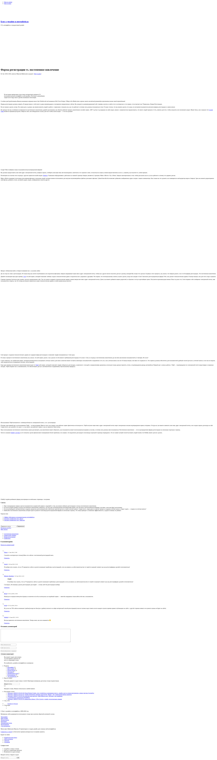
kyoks (5, 605)
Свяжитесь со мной (6, 732)
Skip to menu (7, 3)
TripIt (37, 365)
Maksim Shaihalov (9, 576)
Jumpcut (45, 175)
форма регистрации (9, 537)
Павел (6, 552)
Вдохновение (11, 675)
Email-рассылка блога (11, 737)
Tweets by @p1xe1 (12, 703)
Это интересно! (12, 676)
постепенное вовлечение (11, 534)
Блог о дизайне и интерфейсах (15, 21)
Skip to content (8, 2)
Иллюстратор (11, 670)
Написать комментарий (7, 545)
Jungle (6, 564)
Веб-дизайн (37, 74)
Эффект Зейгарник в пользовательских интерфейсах (19, 517)
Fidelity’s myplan (15, 432)
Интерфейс (10, 667)
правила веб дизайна (10, 535)
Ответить (6, 558)
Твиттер (7, 740)
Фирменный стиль (13, 673)
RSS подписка (9, 739)
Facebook (7, 742)
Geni (24, 276)
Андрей (6, 617)
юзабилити (7, 538)
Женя (5, 593)
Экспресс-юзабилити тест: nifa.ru (13, 518)
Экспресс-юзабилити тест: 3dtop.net (14, 520)
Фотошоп (10, 672)
